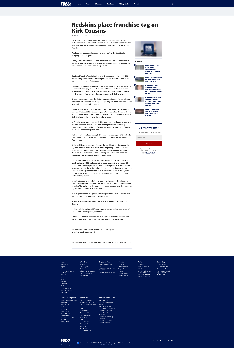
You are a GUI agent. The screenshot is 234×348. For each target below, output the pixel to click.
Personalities (84, 311)
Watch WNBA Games (105, 320)
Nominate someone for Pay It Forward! (164, 272)
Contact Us (83, 308)
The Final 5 (64, 307)
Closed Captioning (85, 330)
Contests (82, 319)
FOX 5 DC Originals (68, 298)
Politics (121, 262)
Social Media (83, 317)
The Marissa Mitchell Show (69, 300)
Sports (63, 279)
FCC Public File (84, 322)
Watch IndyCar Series (105, 311)
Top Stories (64, 292)
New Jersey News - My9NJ (107, 272)
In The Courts (65, 311)
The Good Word (65, 315)
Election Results (123, 273)
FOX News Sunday (66, 290)
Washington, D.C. (66, 264)
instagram (164, 340)
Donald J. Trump (123, 275)
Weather (83, 262)
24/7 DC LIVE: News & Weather (67, 272)
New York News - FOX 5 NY (106, 265)
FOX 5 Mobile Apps (85, 315)
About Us (84, 298)
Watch (140, 262)
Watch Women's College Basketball (106, 317)
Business (63, 281)
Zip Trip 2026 (161, 275)
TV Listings (141, 264)
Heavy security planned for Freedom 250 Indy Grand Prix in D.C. (153, 79)
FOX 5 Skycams (84, 267)
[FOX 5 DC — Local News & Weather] (67, 4)
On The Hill (64, 309)
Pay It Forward (161, 269)
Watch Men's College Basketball (105, 313)
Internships (83, 326)
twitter (160, 340)
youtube (153, 340)
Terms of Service (150, 154)
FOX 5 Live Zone (65, 313)
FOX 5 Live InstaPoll (86, 300)
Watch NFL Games (104, 300)
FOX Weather (84, 275)
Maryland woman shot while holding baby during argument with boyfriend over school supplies (153, 101)
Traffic (82, 269)
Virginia (63, 267)
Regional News (105, 262)
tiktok (168, 340)
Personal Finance (66, 288)
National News (65, 275)
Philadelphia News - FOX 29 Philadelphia (107, 269)
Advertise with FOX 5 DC (87, 302)
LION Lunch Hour (162, 264)
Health (63, 286)
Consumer (64, 284)
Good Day (161, 262)
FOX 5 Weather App (86, 273)
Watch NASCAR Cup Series (107, 308)
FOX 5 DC (74, 36)
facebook (157, 340)
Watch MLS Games (105, 323)
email (171, 340)
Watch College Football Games (106, 303)
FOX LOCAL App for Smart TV (88, 305)
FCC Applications (85, 324)
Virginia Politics (122, 269)
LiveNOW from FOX (143, 267)
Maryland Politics (123, 267)
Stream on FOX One (107, 298)
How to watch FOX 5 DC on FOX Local (145, 272)
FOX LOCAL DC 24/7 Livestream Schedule (144, 275)
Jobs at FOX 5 (84, 328)
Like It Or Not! (65, 305)
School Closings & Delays (87, 271)
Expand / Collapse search (172, 4)
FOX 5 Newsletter (85, 313)
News (79, 36)
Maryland (63, 269)
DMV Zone (64, 302)
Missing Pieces (65, 322)
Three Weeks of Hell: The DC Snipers (68, 318)
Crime (62, 277)
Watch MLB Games (105, 306)
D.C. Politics (121, 264)
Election (120, 271)
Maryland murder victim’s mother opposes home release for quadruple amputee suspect (153, 89)
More (136, 4)
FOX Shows (141, 269)
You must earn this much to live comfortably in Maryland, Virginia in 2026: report (152, 69)
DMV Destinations (162, 267)
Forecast (82, 264)
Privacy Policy (150, 152)
